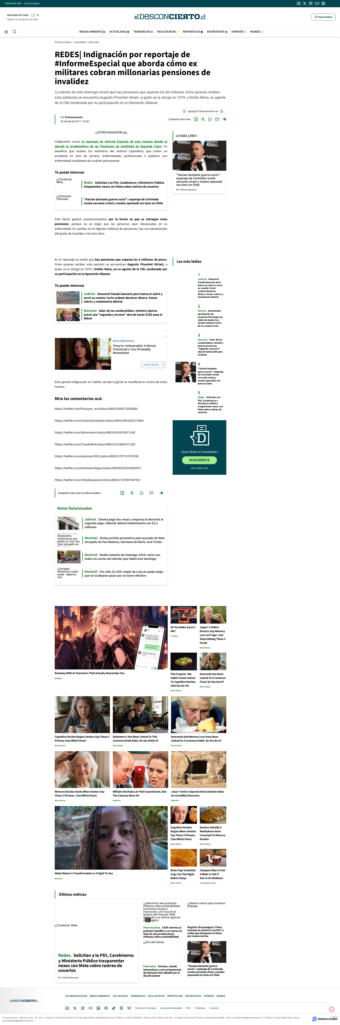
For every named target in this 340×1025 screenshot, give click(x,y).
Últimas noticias (76, 996)
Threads (121, 1008)
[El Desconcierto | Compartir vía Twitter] (203, 119)
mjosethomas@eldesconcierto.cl (247, 1017)
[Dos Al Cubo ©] (325, 1020)
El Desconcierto (63, 42)
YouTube (90, 1008)
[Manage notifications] (332, 1009)
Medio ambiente (90, 32)
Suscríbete (199, 460)
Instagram (82, 1008)
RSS (188, 1008)
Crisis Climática (31, 3)
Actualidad (117, 32)
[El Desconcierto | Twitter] (305, 3)
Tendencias (141, 32)
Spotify (106, 1008)
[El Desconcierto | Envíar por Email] (217, 119)
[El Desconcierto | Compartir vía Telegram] (224, 119)
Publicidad (200, 1008)
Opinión (237, 32)
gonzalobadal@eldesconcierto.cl (18, 1021)
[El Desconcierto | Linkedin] (323, 3)
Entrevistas (215, 32)
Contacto (213, 1008)
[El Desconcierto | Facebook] (298, 3)
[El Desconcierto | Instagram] (310, 3)
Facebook (67, 1008)
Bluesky (129, 1008)
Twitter (75, 1008)
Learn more (151, 364)
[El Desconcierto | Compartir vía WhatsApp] (210, 119)
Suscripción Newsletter (171, 1008)
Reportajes (191, 32)
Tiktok (113, 1008)
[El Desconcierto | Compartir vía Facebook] (196, 119)
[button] (323, 17)
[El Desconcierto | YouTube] (317, 3)
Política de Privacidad (145, 1008)
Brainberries (123, 341)
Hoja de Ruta (166, 32)
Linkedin (98, 1008)
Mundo (255, 32)
